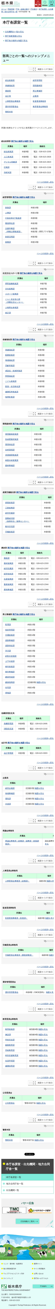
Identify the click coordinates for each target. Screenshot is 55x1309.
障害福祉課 (10, 376)
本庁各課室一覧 (13, 1177)
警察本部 (9, 112)
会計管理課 (8, 753)
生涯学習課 (10, 1061)
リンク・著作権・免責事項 (13, 1264)
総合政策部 (10, 80)
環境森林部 (37, 86)
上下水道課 (10, 661)
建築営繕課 (10, 677)
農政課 (6, 558)
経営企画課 (10, 788)
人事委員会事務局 (12, 101)
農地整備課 (8, 589)
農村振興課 (8, 563)
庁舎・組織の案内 (22, 9)
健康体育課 (10, 1066)
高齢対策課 (10, 366)
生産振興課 (8, 579)
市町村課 (7, 172)
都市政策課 (10, 667)
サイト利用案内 (39, 1269)
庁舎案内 (34, 9)
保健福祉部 (10, 86)
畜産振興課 (8, 584)
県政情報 (11, 9)
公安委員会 (10, 1103)
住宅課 (8, 687)
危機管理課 (8, 724)
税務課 (8, 242)
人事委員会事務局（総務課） (17, 881)
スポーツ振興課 (11, 294)
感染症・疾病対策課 (13, 371)
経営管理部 (37, 80)
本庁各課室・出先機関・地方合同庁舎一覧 (28, 1166)
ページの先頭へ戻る (45, 182)
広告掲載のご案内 (27, 1221)
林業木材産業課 (11, 460)
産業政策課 (10, 503)
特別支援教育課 (11, 1055)
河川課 (8, 651)
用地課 (8, 693)
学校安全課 (10, 1040)
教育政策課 (10, 1029)
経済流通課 (8, 568)
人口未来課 (8, 157)
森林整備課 (10, 465)
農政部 (8, 91)
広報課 (6, 167)
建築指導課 (10, 682)
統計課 (8, 313)
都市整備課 (10, 672)
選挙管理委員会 (11, 107)
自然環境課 (10, 450)
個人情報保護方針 (9, 1269)
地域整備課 (10, 793)
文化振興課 (10, 289)
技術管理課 (10, 630)
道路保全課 (10, 646)
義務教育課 (10, 1045)
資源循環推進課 (11, 455)
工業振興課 (10, 508)
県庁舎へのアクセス (41, 1278)
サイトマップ (8, 1278)
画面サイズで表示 (45, 69)
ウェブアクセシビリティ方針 (13, 1274)
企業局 (35, 96)
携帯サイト (38, 1264)
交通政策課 (10, 635)
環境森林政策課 (11, 434)
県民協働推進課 (11, 284)
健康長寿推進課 (11, 392)
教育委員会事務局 (40, 107)
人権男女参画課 (11, 307)
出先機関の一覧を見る (14, 32)
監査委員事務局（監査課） (16, 918)
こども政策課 (10, 381)
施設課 (8, 1035)
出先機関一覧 (12, 1190)
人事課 (8, 213)
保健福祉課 (10, 350)
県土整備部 (37, 91)
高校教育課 (10, 1050)
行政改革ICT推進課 (13, 218)
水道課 (8, 804)
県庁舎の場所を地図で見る (16, 41)
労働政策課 (10, 532)
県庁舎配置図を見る (13, 36)
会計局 (8, 96)
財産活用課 (10, 237)
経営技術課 (8, 574)
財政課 (8, 208)
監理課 (8, 624)
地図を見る (41, 682)
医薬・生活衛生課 (12, 386)
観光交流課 (10, 526)
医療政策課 (10, 355)
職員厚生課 (10, 223)
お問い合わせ (39, 1274)
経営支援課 (10, 513)
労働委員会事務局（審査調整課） (19, 955)
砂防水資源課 (10, 656)
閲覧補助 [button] (45, 5)
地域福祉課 (10, 360)
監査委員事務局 (39, 101)
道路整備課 (10, 640)
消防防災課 (8, 729)
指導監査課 (10, 397)
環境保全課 (10, 444)
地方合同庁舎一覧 (14, 1184)
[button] (38, 3)
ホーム (3, 9)
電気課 (8, 799)
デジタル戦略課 (10, 162)
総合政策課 (8, 152)
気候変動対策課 (11, 439)
